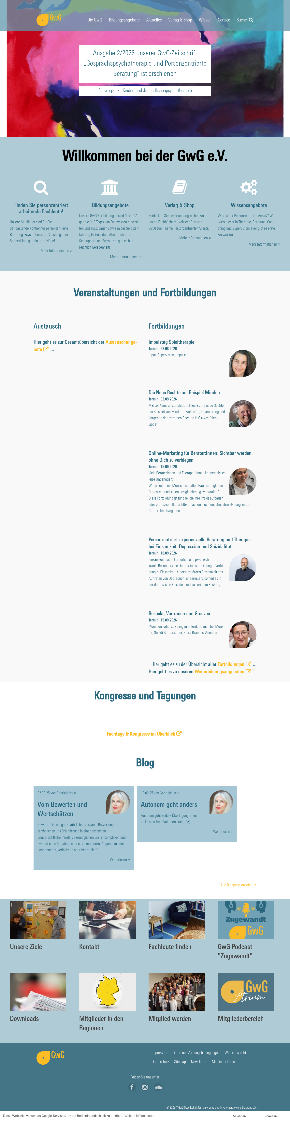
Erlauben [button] (271, 1115)
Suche (242, 20)
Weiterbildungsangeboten (219, 672)
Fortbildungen (231, 664)
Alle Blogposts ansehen (237, 885)
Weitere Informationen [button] (139, 1115)
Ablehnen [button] (239, 1115)
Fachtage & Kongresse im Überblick (141, 734)
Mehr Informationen (55, 251)
